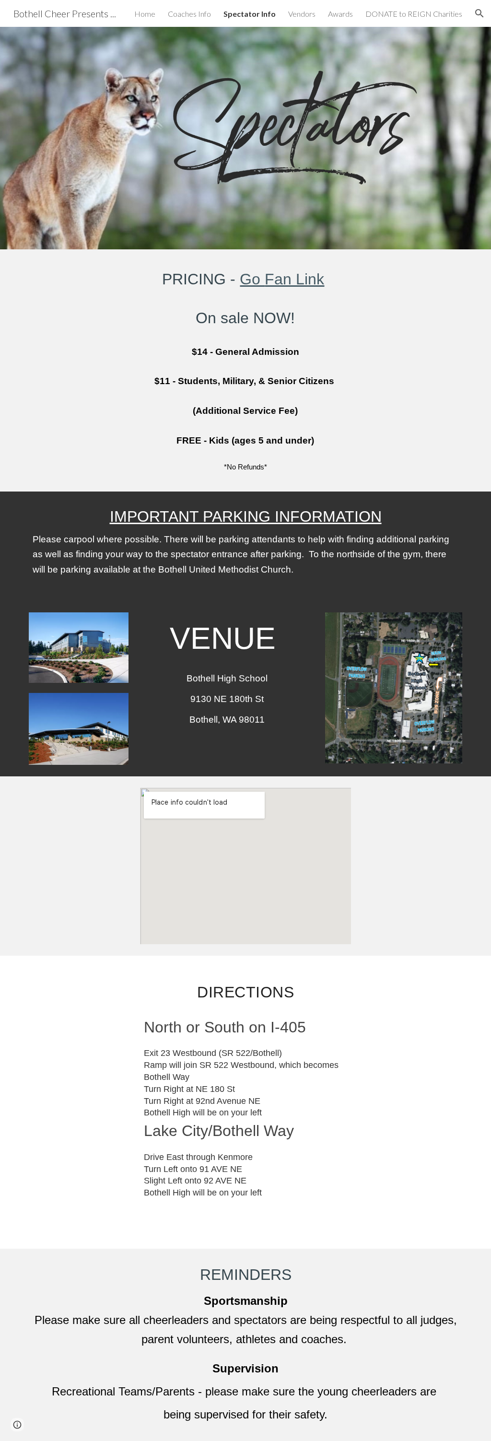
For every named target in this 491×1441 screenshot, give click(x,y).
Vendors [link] (302, 13)
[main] (245, 370)
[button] (479, 13)
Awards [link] (340, 13)
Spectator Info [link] (249, 13)
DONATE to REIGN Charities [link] (413, 13)
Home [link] (144, 13)
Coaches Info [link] (189, 13)
